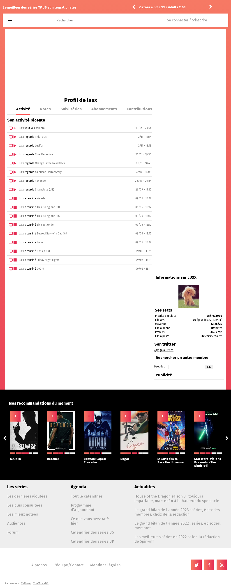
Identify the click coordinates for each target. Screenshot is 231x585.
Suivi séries (71, 109)
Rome (40, 242)
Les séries (17, 486)
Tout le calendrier (86, 496)
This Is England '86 (48, 216)
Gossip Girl (43, 251)
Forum (12, 532)
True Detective (44, 154)
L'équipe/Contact (68, 565)
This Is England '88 (48, 207)
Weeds (41, 198)
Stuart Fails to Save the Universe (170, 460)
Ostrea (144, 7)
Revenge (40, 180)
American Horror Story (48, 172)
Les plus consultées (24, 505)
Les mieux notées (22, 514)
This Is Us (41, 136)
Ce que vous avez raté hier (90, 520)
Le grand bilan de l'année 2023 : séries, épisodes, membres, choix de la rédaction (177, 511)
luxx (21, 128)
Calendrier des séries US (92, 532)
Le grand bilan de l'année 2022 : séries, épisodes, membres (177, 525)
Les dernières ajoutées (27, 496)
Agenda (78, 486)
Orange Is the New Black (50, 163)
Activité (23, 109)
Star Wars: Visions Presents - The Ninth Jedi (207, 462)
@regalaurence (163, 350)
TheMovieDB (41, 583)
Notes (45, 109)
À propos (39, 565)
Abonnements (104, 109)
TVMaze (26, 583)
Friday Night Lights (48, 260)
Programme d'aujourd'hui (82, 507)
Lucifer (39, 145)
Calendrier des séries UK (92, 541)
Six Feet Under (46, 224)
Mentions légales (105, 565)
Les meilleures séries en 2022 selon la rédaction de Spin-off (177, 539)
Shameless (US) (44, 189)
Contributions (139, 109)
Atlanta (40, 128)
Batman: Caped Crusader (95, 460)
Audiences (16, 523)
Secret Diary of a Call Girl (52, 233)
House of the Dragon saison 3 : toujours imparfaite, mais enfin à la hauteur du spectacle (176, 498)
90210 (40, 268)
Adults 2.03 (176, 7)
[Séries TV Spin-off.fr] (27, 20)
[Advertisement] (115, 63)
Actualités (144, 486)
